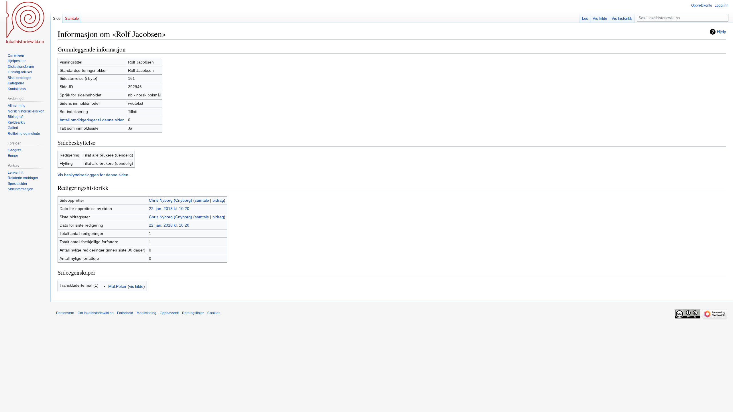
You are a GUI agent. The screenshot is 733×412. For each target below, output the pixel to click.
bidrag (218, 200)
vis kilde (136, 286)
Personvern (65, 313)
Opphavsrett (169, 313)
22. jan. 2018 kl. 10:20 (169, 208)
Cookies (213, 313)
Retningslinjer (193, 313)
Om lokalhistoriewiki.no (96, 313)
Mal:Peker (117, 286)
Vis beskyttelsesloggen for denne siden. (93, 175)
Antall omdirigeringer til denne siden (92, 120)
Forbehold (125, 313)
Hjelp (721, 31)
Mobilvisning (146, 313)
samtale (202, 200)
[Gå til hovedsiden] (25, 23)
